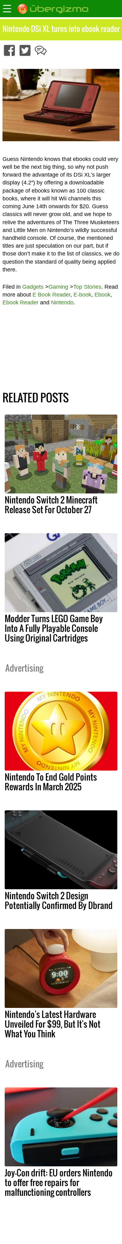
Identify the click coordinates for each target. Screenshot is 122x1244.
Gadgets (32, 287)
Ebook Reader (20, 302)
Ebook (102, 295)
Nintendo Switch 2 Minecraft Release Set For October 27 (51, 504)
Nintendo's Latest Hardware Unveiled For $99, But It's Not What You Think (52, 1024)
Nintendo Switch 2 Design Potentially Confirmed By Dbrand (59, 900)
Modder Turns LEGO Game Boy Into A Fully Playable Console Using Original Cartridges (54, 628)
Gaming (58, 287)
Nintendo (62, 302)
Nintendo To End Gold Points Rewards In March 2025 (51, 782)
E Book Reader (51, 295)
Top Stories (87, 287)
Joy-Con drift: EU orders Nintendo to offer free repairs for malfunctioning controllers (59, 1182)
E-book (82, 295)
